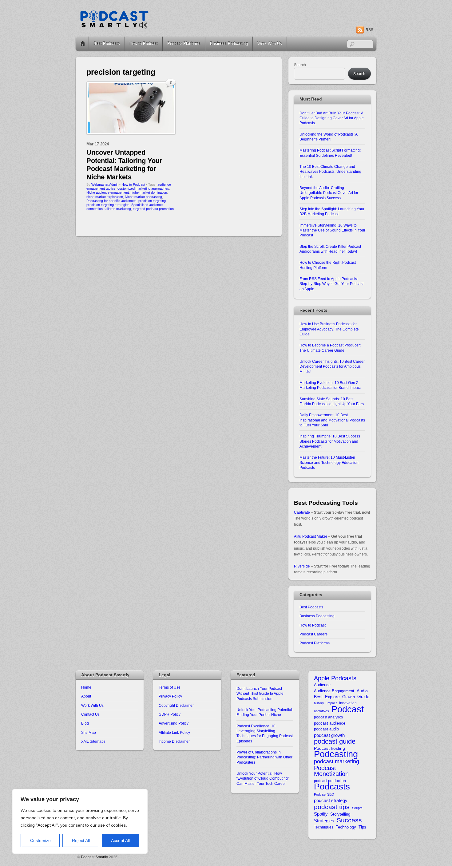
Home (83, 44)
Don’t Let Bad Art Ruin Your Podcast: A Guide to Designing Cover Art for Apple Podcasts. (331, 118)
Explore (332, 696)
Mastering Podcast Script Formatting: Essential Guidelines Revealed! (330, 152)
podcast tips (332, 807)
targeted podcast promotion (153, 209)
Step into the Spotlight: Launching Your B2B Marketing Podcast (331, 211)
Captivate (302, 512)
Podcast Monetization (331, 771)
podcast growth (329, 735)
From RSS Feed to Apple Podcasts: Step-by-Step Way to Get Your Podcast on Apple (331, 284)
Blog (85, 723)
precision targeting (152, 201)
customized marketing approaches (143, 188)
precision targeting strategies (107, 205)
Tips (362, 827)
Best (318, 696)
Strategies (324, 820)
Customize (40, 840)
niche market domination (149, 192)
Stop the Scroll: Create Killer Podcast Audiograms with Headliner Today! (330, 248)
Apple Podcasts (335, 678)
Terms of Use (169, 687)
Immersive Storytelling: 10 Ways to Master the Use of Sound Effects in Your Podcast (332, 230)
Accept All (120, 840)
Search (300, 65)
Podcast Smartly (94, 857)
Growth (348, 696)
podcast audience (329, 723)
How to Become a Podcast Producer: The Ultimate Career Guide (330, 347)
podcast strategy (330, 800)
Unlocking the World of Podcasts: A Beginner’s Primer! (328, 136)
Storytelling (340, 814)
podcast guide (334, 741)
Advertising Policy (173, 723)
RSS (369, 30)
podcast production (330, 781)
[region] (80, 821)
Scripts (357, 808)
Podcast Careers (313, 634)
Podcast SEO (324, 794)
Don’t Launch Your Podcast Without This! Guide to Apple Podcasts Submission (259, 693)
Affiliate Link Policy (174, 732)
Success (349, 820)
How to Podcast (143, 43)
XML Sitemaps (93, 741)
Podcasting (336, 754)
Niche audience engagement (107, 192)
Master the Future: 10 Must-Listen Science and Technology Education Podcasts (329, 462)
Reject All (81, 840)
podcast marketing (336, 762)
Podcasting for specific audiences (111, 201)
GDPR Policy (169, 714)
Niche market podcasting (143, 197)
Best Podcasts (106, 43)
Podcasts (332, 786)
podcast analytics (328, 717)
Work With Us (269, 43)
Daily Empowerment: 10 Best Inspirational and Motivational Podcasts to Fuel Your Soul (332, 420)
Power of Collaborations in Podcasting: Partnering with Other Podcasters (264, 757)
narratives (321, 711)
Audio (362, 691)
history (319, 703)
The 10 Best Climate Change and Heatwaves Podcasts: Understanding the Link (330, 171)
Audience (322, 684)
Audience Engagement (334, 691)
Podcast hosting (329, 748)
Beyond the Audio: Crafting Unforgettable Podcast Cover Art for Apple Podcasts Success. (328, 193)
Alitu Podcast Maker (310, 536)
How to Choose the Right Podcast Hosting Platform (327, 264)
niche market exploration (104, 197)
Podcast (347, 709)
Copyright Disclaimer (176, 705)
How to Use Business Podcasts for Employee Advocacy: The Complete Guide (329, 329)
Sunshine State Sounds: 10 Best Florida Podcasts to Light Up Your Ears (331, 401)
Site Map (88, 732)
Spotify (321, 814)
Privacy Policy (170, 696)
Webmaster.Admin (104, 184)
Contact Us (90, 714)
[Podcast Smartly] (114, 27)
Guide (363, 696)
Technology (346, 827)
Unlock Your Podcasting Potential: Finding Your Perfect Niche (264, 712)
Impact (332, 703)
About (86, 696)
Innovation (348, 703)
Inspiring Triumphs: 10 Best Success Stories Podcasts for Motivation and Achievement (329, 441)
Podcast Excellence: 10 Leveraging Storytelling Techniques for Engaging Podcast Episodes (264, 733)
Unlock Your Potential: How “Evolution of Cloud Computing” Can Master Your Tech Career (262, 778)
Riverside (302, 566)
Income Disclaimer (174, 741)
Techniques (323, 827)
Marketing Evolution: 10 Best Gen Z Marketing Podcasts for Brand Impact (330, 385)
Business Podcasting (229, 43)
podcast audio (326, 729)
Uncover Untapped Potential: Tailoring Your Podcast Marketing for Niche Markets (124, 164)
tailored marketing (118, 209)
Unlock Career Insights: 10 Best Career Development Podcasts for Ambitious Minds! (332, 366)
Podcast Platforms (183, 43)
